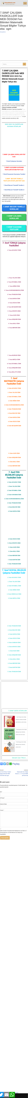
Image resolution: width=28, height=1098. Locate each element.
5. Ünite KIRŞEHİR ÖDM (14, 457)
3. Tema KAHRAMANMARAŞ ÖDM (14, 290)
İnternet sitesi (3, 804)
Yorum (2, 810)
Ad (1, 791)
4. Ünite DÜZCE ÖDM (14, 421)
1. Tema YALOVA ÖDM (14, 277)
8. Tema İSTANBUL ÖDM (14, 363)
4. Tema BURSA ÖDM (14, 298)
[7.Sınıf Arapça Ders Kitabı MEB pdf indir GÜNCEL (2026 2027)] (9, 751)
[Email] (7, 764)
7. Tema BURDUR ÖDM (14, 355)
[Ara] (24, 64)
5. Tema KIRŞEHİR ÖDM (14, 319)
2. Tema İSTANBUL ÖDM (14, 282)
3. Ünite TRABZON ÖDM (14, 409)
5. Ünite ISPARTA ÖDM (14, 543)
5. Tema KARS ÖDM (14, 315)
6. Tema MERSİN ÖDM (14, 327)
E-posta (2, 798)
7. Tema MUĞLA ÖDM (14, 359)
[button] (25, 3)
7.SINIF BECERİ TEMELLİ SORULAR (14, 208)
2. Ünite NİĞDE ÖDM (14, 400)
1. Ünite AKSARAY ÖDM (14, 388)
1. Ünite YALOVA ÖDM (14, 392)
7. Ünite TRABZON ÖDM (14, 563)
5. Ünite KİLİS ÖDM (14, 650)
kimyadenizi (3, 31)
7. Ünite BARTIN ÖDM (14, 559)
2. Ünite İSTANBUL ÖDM (14, 396)
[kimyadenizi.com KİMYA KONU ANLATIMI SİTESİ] (8, 3)
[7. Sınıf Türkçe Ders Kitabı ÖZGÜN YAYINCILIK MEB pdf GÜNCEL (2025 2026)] (9, 726)
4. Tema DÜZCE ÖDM (14, 302)
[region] (14, 48)
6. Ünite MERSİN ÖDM (14, 465)
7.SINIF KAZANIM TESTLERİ (14, 228)
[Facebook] (1, 764)
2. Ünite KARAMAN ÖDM (14, 494)
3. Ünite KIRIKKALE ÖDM (14, 594)
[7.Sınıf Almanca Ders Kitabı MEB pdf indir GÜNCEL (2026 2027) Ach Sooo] (9, 739)
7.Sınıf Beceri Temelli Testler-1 (14, 185)
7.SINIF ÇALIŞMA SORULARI (14, 217)
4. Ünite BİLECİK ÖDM (14, 413)
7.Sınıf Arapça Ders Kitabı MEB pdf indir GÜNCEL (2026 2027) (21, 744)
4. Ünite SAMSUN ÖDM (14, 642)
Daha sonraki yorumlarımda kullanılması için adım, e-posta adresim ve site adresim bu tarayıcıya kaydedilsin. (13, 832)
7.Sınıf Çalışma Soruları (14, 161)
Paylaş (15, 763)
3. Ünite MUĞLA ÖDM (14, 598)
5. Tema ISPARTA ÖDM (14, 311)
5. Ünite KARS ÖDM (14, 453)
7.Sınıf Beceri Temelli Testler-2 (14, 190)
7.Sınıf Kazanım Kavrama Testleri (14, 174)
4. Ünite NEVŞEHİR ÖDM (14, 425)
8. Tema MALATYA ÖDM (14, 372)
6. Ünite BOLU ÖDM (14, 461)
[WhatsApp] (10, 764)
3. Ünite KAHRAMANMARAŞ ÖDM (14, 405)
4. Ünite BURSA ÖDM (14, 417)
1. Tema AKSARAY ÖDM (14, 250)
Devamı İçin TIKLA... (19, 758)
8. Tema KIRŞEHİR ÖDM (14, 367)
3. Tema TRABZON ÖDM (14, 294)
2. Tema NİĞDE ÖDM (14, 286)
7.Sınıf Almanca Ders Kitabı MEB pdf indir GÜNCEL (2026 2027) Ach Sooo (21, 732)
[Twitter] (4, 764)
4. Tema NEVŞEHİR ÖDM (14, 307)
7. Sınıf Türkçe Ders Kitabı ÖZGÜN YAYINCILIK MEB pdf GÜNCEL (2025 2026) (21, 720)
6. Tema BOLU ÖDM (14, 323)
